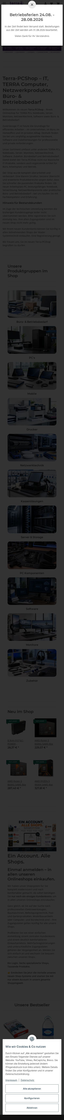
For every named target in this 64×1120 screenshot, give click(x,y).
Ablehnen (32, 1107)
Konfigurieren (32, 1098)
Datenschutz (27, 1080)
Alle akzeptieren (32, 1088)
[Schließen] (32, 5)
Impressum (11, 1080)
